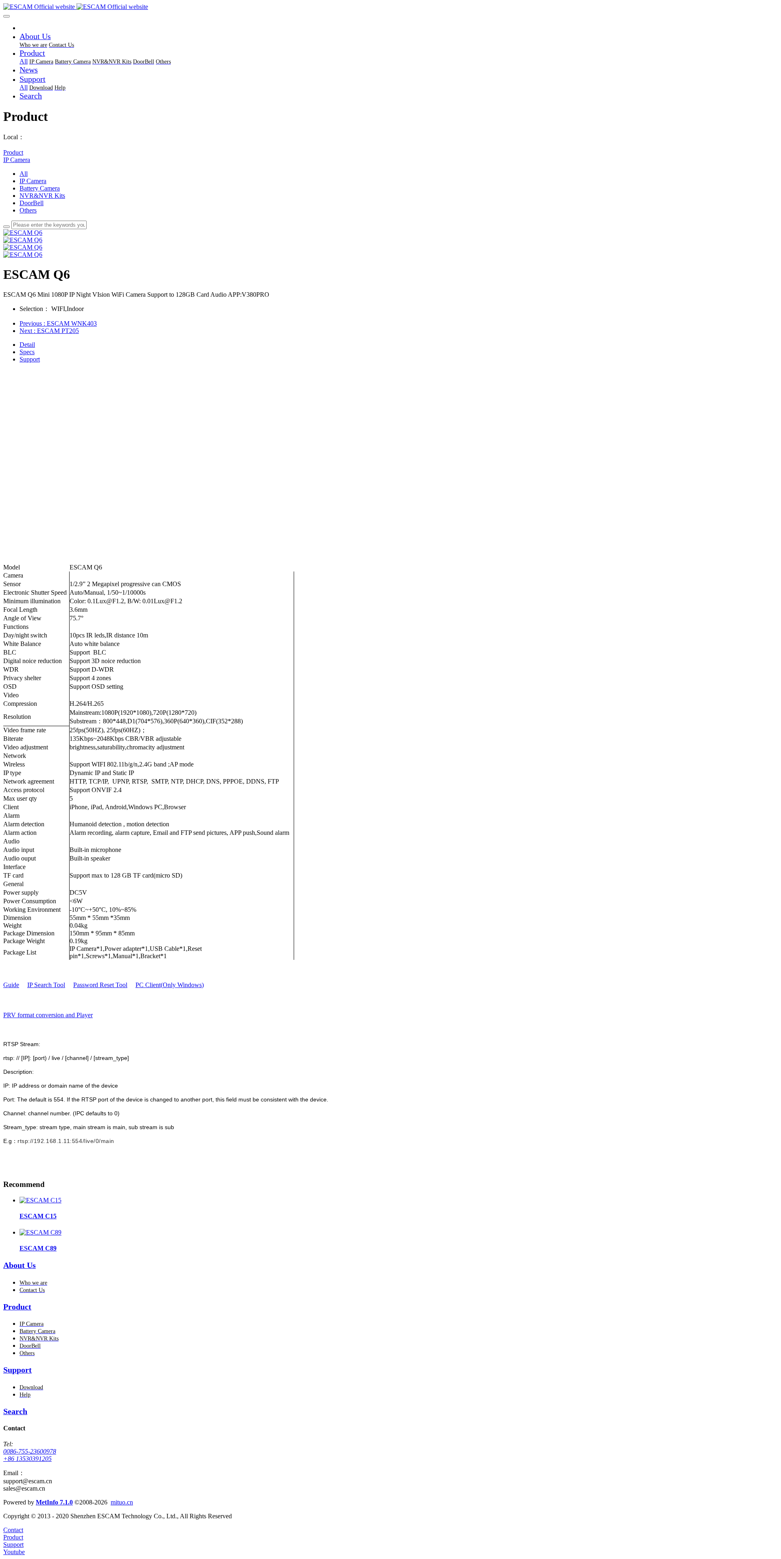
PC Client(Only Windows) (169, 984)
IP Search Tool (46, 984)
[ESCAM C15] (40, 1200)
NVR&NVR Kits (42, 195)
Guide (11, 984)
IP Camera (16, 159)
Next (49, 330)
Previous (58, 323)
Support (30, 359)
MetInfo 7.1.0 (54, 1502)
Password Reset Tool (100, 984)
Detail (27, 344)
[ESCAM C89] (40, 1232)
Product (13, 152)
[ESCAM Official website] (390, 7)
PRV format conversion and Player (48, 1015)
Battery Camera (40, 188)
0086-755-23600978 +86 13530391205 (29, 1455)
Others (28, 210)
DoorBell (32, 202)
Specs (27, 351)
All (24, 61)
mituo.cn (122, 1502)
